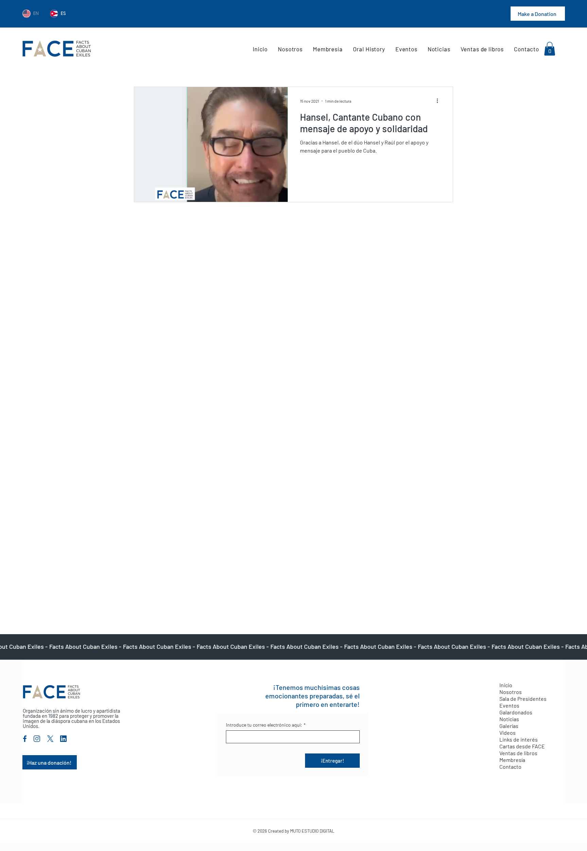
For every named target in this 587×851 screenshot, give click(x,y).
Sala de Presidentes (523, 698)
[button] (549, 49)
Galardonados (515, 712)
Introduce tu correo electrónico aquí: (266, 725)
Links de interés (518, 739)
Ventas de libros (518, 753)
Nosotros (510, 692)
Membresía (512, 760)
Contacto (510, 766)
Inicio (505, 685)
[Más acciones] (439, 101)
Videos (507, 732)
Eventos (509, 705)
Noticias (509, 719)
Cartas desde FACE (522, 746)
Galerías (508, 726)
